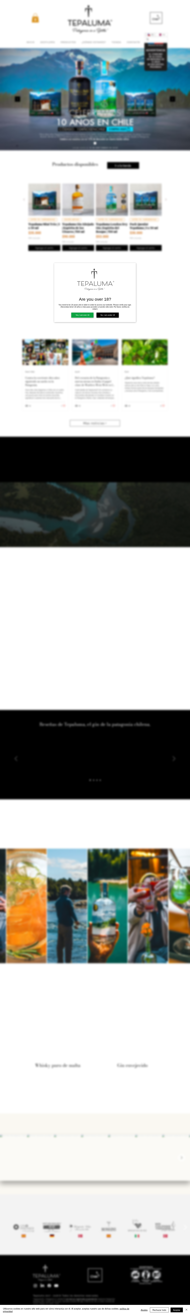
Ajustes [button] (144, 1309)
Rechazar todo (159, 1309)
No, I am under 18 (107, 315)
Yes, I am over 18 (82, 315)
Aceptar (176, 1309)
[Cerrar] (186, 1310)
